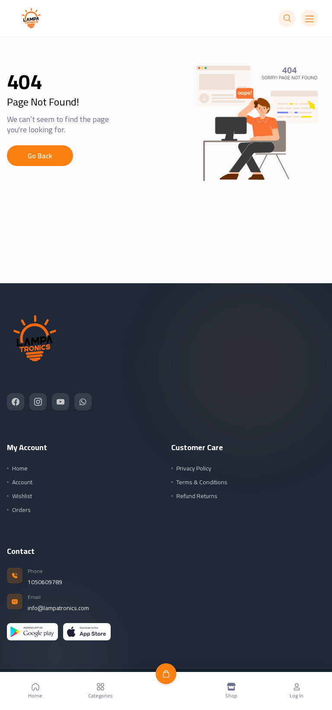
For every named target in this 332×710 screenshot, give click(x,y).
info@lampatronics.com (58, 608)
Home (20, 468)
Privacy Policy (193, 468)
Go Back (40, 155)
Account (22, 482)
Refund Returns (196, 496)
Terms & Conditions (201, 482)
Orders (21, 509)
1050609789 (45, 582)
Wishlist (22, 496)
